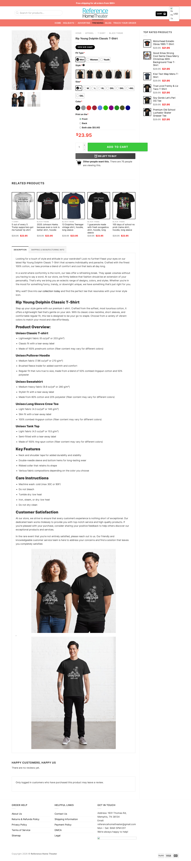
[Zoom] (15, 86)
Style (79, 65)
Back (84, 123)
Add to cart (117, 147)
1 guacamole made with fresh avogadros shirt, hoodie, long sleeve (98, 228)
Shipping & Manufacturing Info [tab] (47, 250)
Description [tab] (20, 250)
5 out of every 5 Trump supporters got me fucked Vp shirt (22, 227)
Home (58, 23)
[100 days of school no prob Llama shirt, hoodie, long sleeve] (124, 205)
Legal (57, 835)
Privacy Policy (19, 824)
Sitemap (16, 835)
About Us (17, 813)
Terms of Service (21, 830)
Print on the (81, 114)
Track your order (124, 23)
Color (78, 101)
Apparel (89, 33)
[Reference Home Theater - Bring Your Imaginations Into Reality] (95, 13)
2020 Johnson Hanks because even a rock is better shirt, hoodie (48, 227)
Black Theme (116, 33)
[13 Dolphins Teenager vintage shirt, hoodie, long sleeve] (73, 205)
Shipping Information (66, 819)
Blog (108, 23)
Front (84, 119)
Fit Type (80, 53)
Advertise (84, 23)
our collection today (49, 291)
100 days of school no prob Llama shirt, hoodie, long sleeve (124, 227)
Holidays (68, 23)
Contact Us (61, 813)
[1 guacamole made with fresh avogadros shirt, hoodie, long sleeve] (99, 205)
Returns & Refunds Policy (25, 819)
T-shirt (102, 33)
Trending (98, 23)
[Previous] (16, 60)
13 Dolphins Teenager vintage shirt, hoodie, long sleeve (73, 227)
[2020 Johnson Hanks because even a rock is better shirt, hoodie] (48, 205)
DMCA (58, 830)
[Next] (67, 60)
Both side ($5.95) (91, 127)
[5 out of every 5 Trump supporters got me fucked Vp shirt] (23, 205)
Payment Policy (63, 824)
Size (78, 81)
